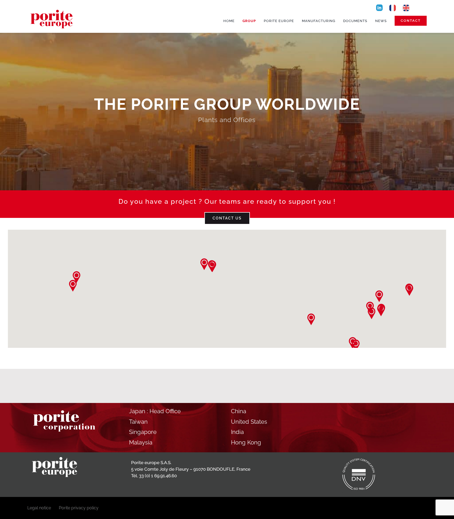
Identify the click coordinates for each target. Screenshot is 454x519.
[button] (204, 264)
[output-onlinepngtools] (379, 5)
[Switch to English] (406, 7)
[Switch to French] (392, 7)
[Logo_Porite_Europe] (52, 8)
